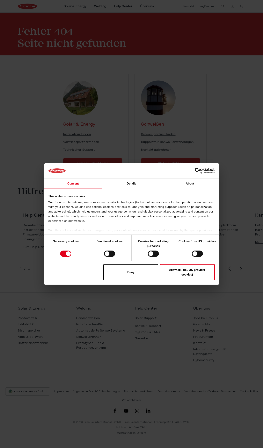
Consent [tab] (73, 183)
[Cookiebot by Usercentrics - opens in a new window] (198, 171)
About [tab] (190, 183)
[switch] (109, 253)
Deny (130, 272)
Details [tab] (131, 183)
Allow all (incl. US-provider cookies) (187, 272)
